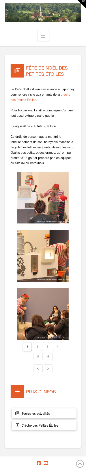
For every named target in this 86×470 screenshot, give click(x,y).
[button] (43, 35)
